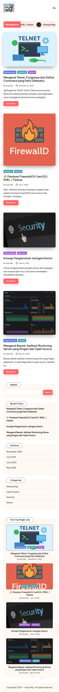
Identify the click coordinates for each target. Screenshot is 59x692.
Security (22, 72)
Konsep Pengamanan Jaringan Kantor (27, 258)
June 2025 (11, 462)
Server (32, 72)
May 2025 (11, 467)
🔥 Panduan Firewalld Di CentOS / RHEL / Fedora (25, 178)
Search (13, 384)
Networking (10, 72)
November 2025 (14, 451)
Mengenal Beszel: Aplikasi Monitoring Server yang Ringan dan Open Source (27, 347)
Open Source (10, 340)
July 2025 (11, 457)
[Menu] (54, 8)
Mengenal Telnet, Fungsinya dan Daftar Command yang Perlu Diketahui (28, 79)
